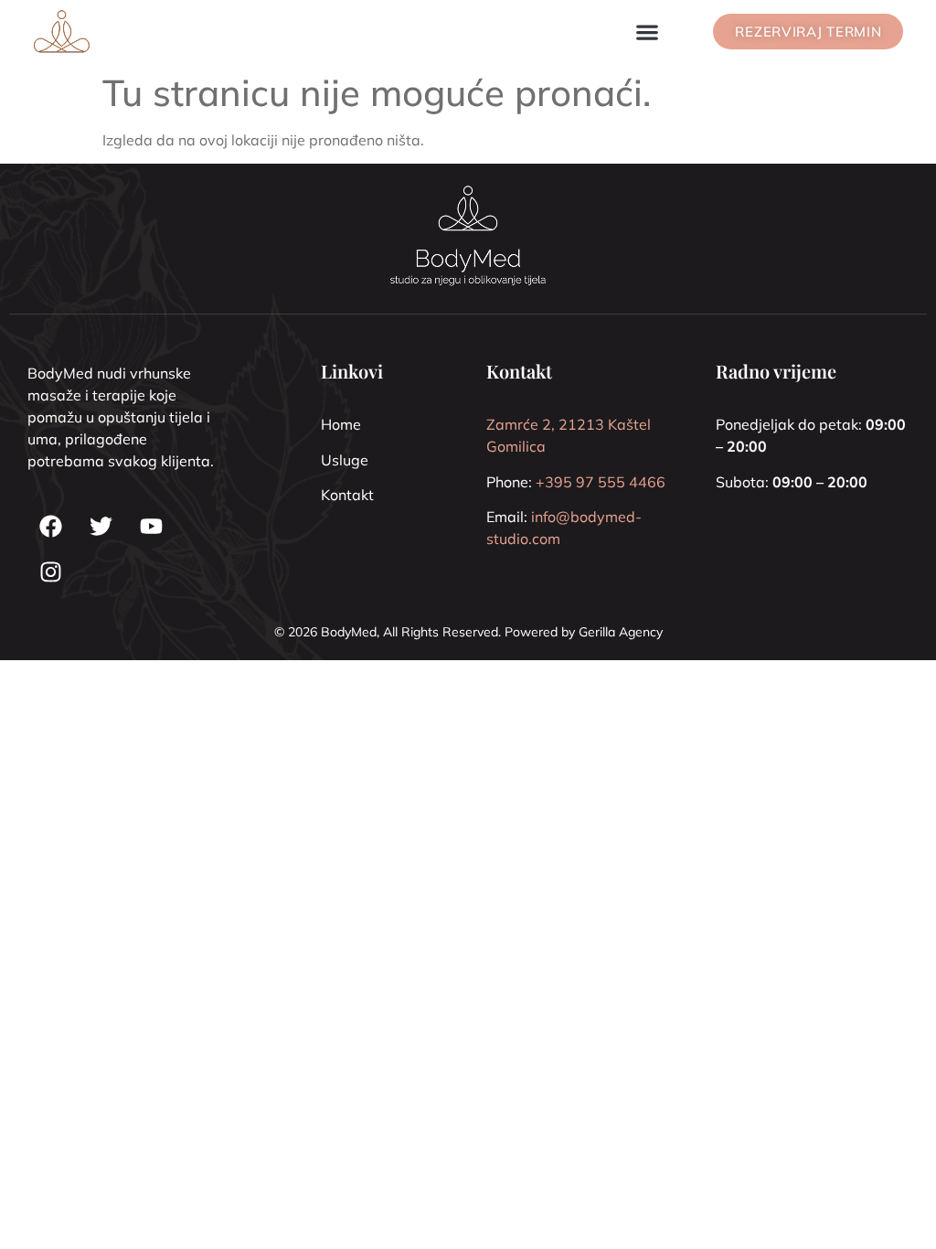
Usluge (344, 460)
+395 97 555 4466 (600, 482)
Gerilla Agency (621, 632)
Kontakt (347, 495)
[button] (647, 31)
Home (341, 424)
